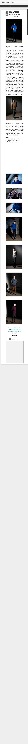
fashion (19, 331)
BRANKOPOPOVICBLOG (14, 329)
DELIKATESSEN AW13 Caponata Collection (14, 14)
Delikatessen (14, 331)
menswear (14, 333)
